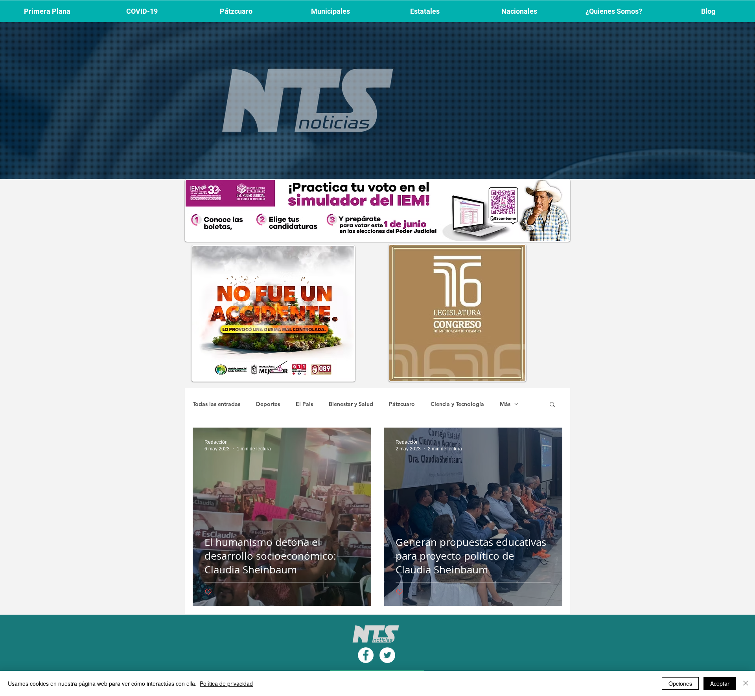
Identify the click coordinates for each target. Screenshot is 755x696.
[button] (552, 405)
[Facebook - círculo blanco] (366, 655)
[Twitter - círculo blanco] (387, 655)
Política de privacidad (226, 683)
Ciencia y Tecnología (457, 404)
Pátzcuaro (402, 404)
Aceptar (719, 683)
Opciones (680, 683)
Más (505, 404)
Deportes (268, 404)
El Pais (304, 404)
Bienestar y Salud (351, 404)
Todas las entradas (216, 404)
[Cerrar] (745, 683)
